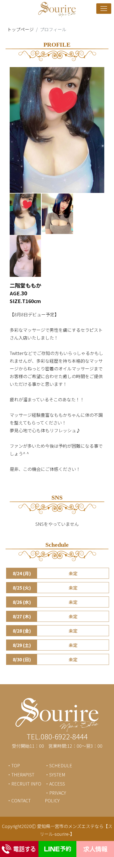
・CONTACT (19, 800)
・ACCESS (55, 783)
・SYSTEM (55, 774)
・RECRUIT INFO (24, 783)
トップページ (20, 29)
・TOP (13, 765)
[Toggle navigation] (104, 8)
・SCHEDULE (58, 765)
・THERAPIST (20, 774)
